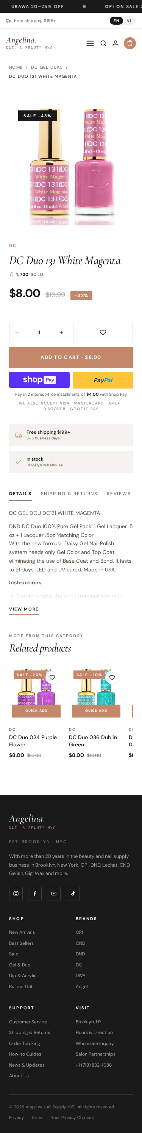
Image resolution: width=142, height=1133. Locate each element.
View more (24, 609)
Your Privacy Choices (72, 1117)
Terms (37, 1117)
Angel (82, 987)
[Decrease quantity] (17, 332)
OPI (79, 932)
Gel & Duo (19, 965)
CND (80, 943)
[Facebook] (35, 893)
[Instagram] (16, 893)
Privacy (16, 1117)
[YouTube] (54, 893)
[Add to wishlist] (103, 332)
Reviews (119, 494)
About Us (19, 1076)
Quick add (36, 710)
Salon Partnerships (95, 1054)
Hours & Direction (94, 1032)
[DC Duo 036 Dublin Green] (96, 693)
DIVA (81, 975)
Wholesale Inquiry (95, 1043)
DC (13, 245)
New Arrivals (22, 932)
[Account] (115, 43)
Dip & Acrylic (23, 975)
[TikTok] (73, 893)
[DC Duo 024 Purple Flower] (36, 693)
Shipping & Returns (69, 494)
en (116, 20)
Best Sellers (21, 943)
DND (80, 954)
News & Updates (27, 1065)
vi (129, 20)
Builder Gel (20, 987)
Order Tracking (24, 1043)
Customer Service (28, 1022)
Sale (13, 954)
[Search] (103, 43)
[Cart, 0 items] (130, 43)
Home (16, 67)
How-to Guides (25, 1054)
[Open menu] (90, 43)
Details (20, 494)
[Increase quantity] (61, 332)
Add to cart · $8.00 (71, 357)
